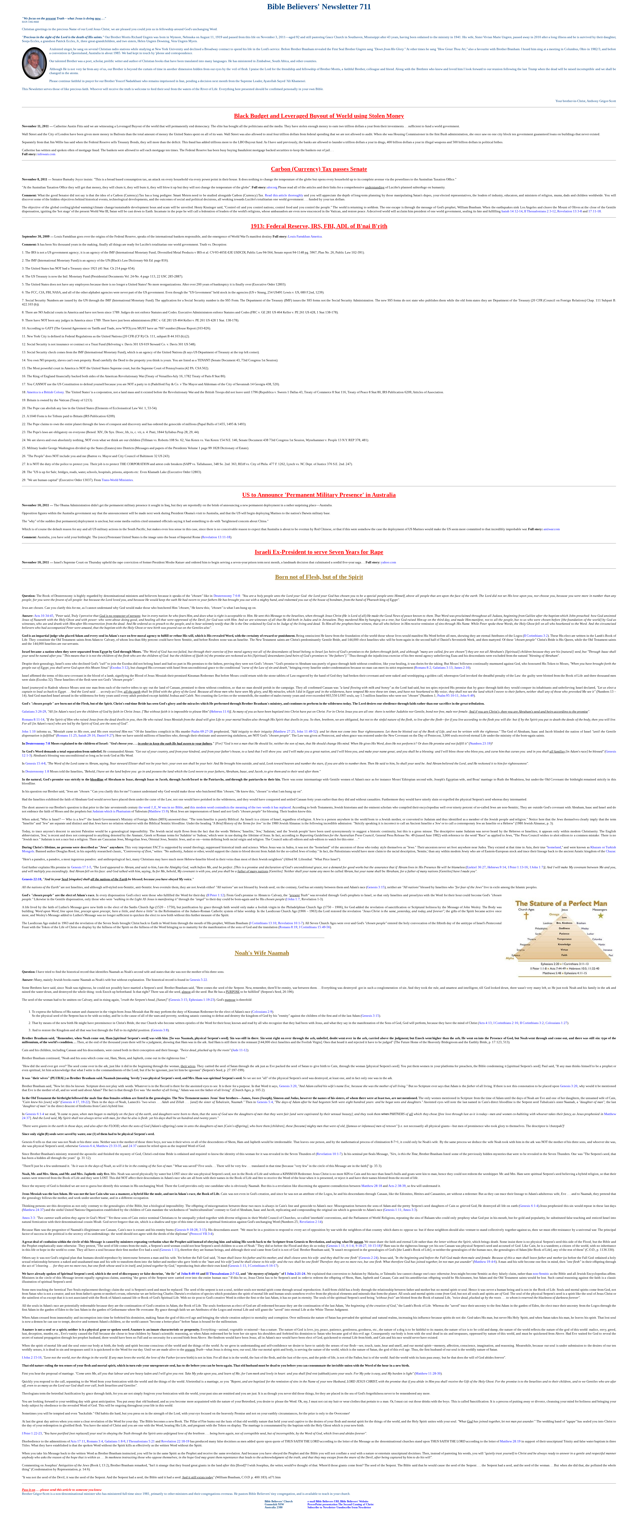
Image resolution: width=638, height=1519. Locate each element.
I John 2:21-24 (295, 1273)
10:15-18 (374, 1246)
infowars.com (46, 154)
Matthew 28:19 (510, 1441)
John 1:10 (29, 731)
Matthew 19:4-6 (485, 1262)
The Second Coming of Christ (356, 1504)
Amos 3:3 (409, 1210)
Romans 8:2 (423, 667)
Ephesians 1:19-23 (201, 1000)
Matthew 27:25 (284, 731)
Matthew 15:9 (158, 811)
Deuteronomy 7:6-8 (227, 596)
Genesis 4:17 (70, 1102)
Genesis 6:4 (87, 1146)
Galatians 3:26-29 (34, 711)
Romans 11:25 (67, 735)
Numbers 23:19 (480, 743)
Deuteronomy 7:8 (38, 743)
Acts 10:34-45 (43, 616)
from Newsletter (361, 1507)
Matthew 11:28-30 (428, 1373)
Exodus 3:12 (119, 667)
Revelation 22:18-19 (175, 1441)
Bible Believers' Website (354, 1501)
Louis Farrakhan (299, 236)
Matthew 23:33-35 (108, 1146)
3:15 (202, 1230)
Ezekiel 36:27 (476, 867)
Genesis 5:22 (198, 980)
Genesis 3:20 (288, 1086)
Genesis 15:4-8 (35, 763)
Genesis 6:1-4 (34, 1114)
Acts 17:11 (78, 1441)
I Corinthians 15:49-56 (314, 927)
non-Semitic (541, 1273)
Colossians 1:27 (556, 1023)
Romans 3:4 (95, 1441)
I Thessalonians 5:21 (141, 1441)
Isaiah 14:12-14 (512, 211)
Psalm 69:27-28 (202, 731)
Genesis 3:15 (376, 887)
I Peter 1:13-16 (518, 867)
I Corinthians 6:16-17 (262, 1265)
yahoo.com (388, 562)
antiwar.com (552, 529)
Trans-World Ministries (117, 480)
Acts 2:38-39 (397, 1186)
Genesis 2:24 (368, 1258)
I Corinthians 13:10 (263, 923)
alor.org (272, 187)
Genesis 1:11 (392, 1210)
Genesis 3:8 (160, 1030)
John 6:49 (467, 695)
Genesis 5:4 (265, 1102)
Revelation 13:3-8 (569, 211)
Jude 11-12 (239, 1050)
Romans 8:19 (288, 927)
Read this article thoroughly (284, 195)
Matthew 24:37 (33, 1210)
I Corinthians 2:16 (505, 1023)
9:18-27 (361, 1246)
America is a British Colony (45, 392)
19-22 (85, 1102)
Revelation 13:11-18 (216, 537)
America (316, 236)
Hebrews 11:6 (220, 711)
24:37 (133, 1146)
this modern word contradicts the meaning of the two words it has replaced (240, 807)
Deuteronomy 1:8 (37, 771)
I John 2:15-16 (32, 1357)
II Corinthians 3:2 (536, 635)
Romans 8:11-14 (33, 719)
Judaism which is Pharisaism (111, 811)
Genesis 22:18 (31, 879)
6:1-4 (350, 1246)
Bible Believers (324, 1501)
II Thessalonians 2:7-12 (222, 1273)
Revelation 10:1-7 (290, 923)
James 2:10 (461, 667)
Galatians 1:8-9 (115, 1441)
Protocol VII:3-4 (201, 1234)
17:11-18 (594, 211)
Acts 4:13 (485, 1023)
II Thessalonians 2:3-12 (540, 211)
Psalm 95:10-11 (448, 695)
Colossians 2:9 (262, 1011)
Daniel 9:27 (105, 735)
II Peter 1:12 (215, 895)
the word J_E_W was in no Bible (161, 807)
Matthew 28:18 (371, 1186)
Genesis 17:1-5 (81, 867)
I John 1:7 (537, 867)
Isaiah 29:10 (87, 735)
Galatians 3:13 (443, 667)
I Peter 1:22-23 (32, 1433)
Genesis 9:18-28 (187, 1230)
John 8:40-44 (190, 1273)
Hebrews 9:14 (496, 867)
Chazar (610, 851)
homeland (554, 847)
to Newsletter (328, 1507)
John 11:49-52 (307, 731)
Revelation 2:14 (310, 1222)
